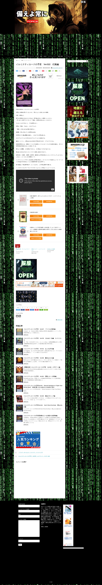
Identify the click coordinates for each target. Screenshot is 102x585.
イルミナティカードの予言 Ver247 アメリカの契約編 (39, 329)
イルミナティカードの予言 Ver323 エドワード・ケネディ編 (34, 456)
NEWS (45, 56)
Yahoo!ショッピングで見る (36, 219)
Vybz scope (44, 526)
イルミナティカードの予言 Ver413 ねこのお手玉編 (39, 348)
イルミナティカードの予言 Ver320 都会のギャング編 (39, 396)
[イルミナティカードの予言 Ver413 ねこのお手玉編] (19, 351)
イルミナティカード (52, 56)
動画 (41, 56)
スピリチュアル (30, 56)
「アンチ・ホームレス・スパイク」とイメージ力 (30, 452)
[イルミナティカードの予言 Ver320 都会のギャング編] (19, 398)
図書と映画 (60, 56)
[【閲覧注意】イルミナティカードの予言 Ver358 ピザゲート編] (19, 370)
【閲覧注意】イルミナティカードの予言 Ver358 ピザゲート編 (42, 367)
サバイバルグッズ (68, 56)
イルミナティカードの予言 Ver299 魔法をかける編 (39, 358)
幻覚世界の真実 (34, 212)
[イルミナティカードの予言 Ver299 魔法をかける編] (19, 360)
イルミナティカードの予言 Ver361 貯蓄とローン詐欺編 (40, 376)
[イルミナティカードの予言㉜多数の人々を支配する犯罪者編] (19, 418)
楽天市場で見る (49, 201)
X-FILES (37, 56)
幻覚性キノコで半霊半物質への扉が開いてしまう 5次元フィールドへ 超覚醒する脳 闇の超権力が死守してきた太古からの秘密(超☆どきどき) (46, 229)
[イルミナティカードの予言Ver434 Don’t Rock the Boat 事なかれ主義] (19, 408)
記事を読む (26, 334)
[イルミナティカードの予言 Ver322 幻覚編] (37, 71)
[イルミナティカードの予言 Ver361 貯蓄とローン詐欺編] (19, 379)
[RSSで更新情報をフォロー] (84, 2)
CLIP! (53, 70)
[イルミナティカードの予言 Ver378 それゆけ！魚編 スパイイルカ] (19, 341)
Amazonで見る (36, 201)
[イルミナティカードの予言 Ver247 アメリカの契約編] (19, 331)
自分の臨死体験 (22, 56)
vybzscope (59, 319)
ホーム (16, 56)
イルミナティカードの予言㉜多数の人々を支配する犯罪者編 (40, 415)
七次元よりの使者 (51, 249)
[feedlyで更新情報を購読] (82, 2)
